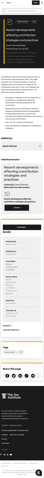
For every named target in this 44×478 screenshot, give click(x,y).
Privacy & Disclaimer (6, 463)
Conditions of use (33, 463)
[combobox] (22, 11)
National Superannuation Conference (12, 267)
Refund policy (4, 466)
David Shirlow (11, 244)
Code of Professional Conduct (20, 463)
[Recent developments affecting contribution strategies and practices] (26, 377)
